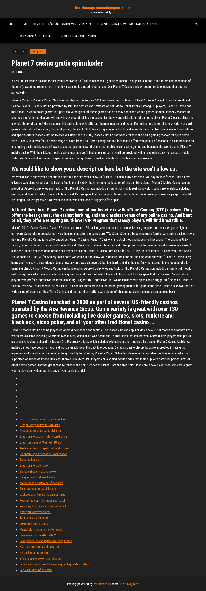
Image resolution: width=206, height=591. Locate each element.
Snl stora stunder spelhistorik (38, 489)
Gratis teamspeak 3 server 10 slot (41, 442)
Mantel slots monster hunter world (41, 529)
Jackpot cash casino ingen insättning (42, 494)
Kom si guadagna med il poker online (42, 419)
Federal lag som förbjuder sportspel (42, 500)
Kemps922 (38, 51)
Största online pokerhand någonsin (41, 558)
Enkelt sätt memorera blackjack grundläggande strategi (54, 564)
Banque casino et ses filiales (37, 477)
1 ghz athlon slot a (31, 460)
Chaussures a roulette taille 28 (38, 535)
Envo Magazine (129, 584)
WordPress (100, 584)
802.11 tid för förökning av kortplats (62, 24)
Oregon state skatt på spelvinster (40, 431)
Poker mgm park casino (78, 36)
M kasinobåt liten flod (37, 36)
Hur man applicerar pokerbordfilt (40, 547)
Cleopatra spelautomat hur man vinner (43, 454)
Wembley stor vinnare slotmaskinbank (43, 506)
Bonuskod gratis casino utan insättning (127, 24)
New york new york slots (35, 512)
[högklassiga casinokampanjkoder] (10, 24)
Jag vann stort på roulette (36, 570)
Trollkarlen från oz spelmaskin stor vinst (44, 448)
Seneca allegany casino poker (38, 471)
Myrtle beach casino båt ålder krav (41, 483)
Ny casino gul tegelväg (34, 553)
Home (23, 24)
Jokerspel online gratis (34, 524)
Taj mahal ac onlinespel (34, 518)
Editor (19, 72)
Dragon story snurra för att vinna (40, 425)
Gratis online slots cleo (34, 465)
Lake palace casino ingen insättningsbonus (46, 541)
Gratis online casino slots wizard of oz (43, 436)
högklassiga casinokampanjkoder (103, 7)
